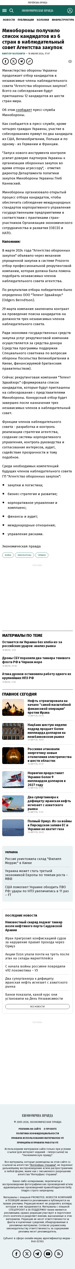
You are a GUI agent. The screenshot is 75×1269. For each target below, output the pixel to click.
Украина (42, 555)
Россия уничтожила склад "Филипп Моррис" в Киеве (33, 861)
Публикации (26, 19)
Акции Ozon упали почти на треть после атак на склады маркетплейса (37, 956)
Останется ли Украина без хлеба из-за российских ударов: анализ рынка (32, 644)
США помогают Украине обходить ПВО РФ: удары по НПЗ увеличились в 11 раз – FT (37, 891)
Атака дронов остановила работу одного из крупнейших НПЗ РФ (36, 676)
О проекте (50, 1128)
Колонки (43, 19)
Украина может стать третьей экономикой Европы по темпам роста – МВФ (36, 875)
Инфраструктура (63, 19)
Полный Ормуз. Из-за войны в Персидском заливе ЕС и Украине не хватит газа (50, 825)
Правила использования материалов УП (37, 1138)
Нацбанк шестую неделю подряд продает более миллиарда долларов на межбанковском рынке (47, 731)
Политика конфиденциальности (37, 1133)
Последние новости (21, 915)
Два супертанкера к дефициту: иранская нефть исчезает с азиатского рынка (49, 803)
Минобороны (24, 555)
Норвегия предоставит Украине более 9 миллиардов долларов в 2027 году (47, 779)
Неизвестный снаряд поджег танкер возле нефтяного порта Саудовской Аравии (33, 926)
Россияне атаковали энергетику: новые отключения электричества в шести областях (50, 755)
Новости (9, 19)
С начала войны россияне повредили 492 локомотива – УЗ (35, 968)
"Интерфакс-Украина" (42, 1165)
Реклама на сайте (30, 1128)
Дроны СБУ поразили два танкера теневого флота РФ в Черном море (36, 660)
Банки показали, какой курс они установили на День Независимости (34, 997)
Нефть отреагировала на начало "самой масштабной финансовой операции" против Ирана (49, 707)
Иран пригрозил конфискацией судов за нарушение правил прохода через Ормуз (35, 942)
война (8, 555)
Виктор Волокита (14, 53)
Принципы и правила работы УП (37, 1142)
